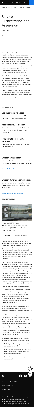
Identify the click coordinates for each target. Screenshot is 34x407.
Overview (7, 236)
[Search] (13, 2)
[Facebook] (20, 376)
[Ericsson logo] (2, 2)
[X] (25, 376)
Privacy (22, 397)
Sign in (25, 2)
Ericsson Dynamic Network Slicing (12, 193)
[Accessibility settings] (30, 368)
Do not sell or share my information (13, 401)
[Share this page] (30, 374)
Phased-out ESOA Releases (10, 223)
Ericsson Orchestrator (8, 169)
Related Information (21, 236)
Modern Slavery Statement (10, 397)
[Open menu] (31, 2)
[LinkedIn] (30, 376)
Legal (27, 397)
